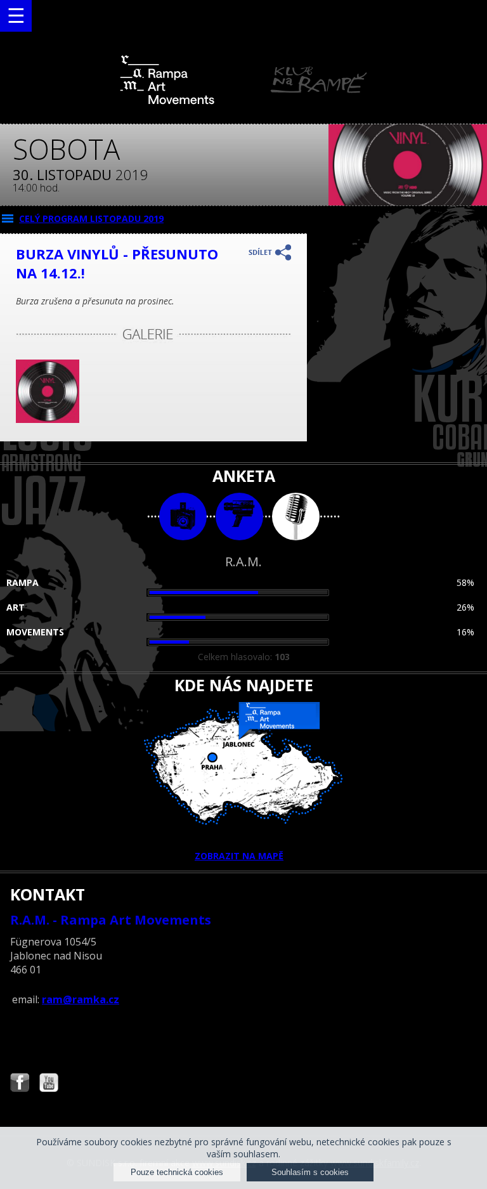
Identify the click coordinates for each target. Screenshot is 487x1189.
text (296, 516)
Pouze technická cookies (177, 1172)
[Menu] (16, 16)
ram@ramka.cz (80, 999)
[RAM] (243, 102)
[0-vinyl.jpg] (47, 419)
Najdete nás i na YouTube (48, 1084)
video (239, 516)
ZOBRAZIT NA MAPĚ (239, 856)
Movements (35, 632)
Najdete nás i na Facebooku (19, 1084)
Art (15, 607)
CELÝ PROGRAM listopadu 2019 (91, 218)
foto (183, 516)
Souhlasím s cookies (310, 1172)
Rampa (22, 582)
